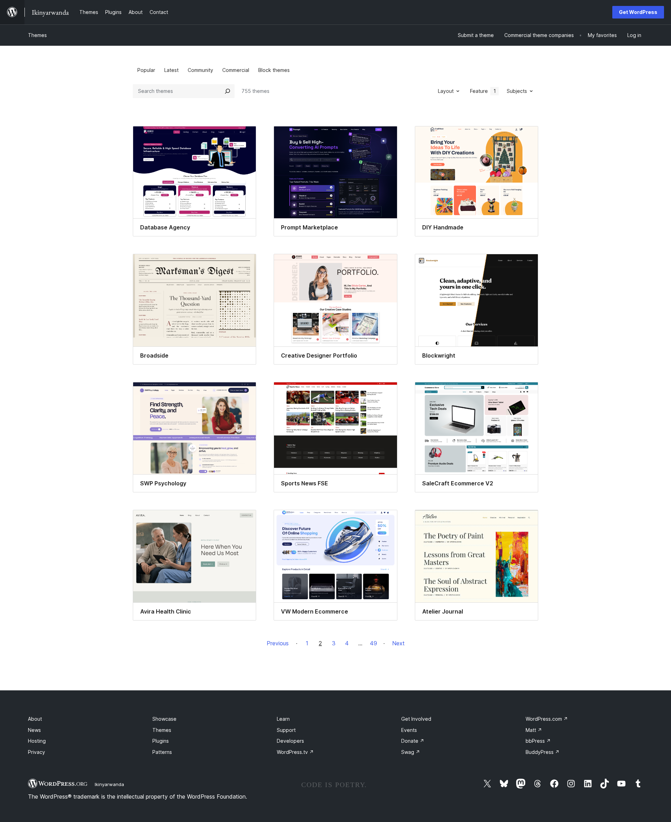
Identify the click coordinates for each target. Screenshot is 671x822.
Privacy (36, 752)
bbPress (538, 741)
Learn (283, 719)
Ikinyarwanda (109, 784)
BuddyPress (543, 752)
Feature (483, 91)
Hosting (37, 741)
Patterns (162, 752)
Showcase (164, 719)
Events (409, 730)
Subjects (517, 91)
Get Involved (416, 719)
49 (373, 643)
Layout (446, 91)
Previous (278, 643)
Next (398, 643)
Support (286, 730)
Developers (290, 741)
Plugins (160, 741)
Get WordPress (638, 12)
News (34, 730)
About (35, 719)
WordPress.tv (295, 752)
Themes (37, 35)
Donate (412, 741)
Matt (534, 730)
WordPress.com (547, 719)
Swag (410, 752)
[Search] (228, 91)
